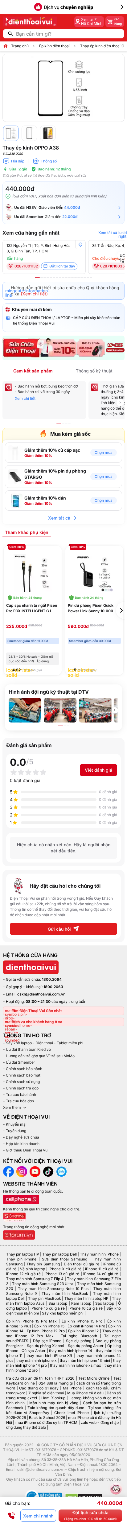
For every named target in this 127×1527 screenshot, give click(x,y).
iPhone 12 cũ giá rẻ (23, 1274)
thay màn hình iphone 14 (70, 1350)
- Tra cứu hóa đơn (18, 1101)
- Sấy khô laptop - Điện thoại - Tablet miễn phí (43, 1043)
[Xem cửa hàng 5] (51, 277)
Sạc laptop (104, 1303)
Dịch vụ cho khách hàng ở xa (37, 1021)
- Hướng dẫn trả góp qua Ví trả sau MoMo (39, 1056)
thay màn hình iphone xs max (75, 1365)
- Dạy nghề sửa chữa (21, 1137)
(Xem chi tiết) (34, 293)
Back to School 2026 (47, 1417)
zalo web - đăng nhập (100, 1422)
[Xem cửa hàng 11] (69, 277)
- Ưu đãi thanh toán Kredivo (27, 1049)
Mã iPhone (72, 1388)
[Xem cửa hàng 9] (63, 277)
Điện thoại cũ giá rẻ (81, 1264)
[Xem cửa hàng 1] (37, 277)
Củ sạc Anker (33, 1350)
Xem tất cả (59, 517)
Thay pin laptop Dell (59, 1254)
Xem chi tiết (25, 398)
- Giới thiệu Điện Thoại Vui (25, 1150)
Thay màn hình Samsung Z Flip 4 (34, 1278)
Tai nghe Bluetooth (79, 1336)
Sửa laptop (57, 1303)
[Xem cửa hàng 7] (57, 277)
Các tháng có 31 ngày (39, 1388)
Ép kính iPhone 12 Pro (46, 1331)
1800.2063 (53, 986)
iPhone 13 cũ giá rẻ (62, 1274)
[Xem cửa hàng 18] (91, 277)
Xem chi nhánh (38, 1515)
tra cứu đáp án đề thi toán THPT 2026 (40, 1378)
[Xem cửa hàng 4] (48, 277)
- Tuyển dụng (14, 1130)
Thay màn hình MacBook (65, 1293)
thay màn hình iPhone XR (49, 1355)
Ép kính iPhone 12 (83, 1331)
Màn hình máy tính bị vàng (53, 1402)
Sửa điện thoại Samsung (64, 1259)
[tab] (26, 532)
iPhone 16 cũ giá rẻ (85, 1308)
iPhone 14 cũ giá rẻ (100, 1274)
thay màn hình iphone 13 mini (85, 1360)
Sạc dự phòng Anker (86, 1345)
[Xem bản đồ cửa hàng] (80, 244)
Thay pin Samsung (43, 1264)
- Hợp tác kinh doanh (21, 1143)
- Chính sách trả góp (21, 1088)
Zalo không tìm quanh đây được (55, 1407)
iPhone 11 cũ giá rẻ (101, 1269)
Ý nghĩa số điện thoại (46, 1393)
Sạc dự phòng (78, 1340)
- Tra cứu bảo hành (19, 1094)
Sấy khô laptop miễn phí (63, 1313)
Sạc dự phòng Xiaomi (45, 1345)
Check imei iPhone (71, 1412)
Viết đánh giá (98, 770)
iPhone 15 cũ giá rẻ (48, 1308)
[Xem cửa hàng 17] (88, 277)
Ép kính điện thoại (54, 46)
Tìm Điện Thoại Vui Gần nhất (37, 1010)
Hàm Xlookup (53, 1398)
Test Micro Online (94, 1378)
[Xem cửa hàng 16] (85, 277)
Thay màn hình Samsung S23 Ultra (43, 1283)
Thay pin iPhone (21, 1259)
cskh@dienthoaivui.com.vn (41, 994)
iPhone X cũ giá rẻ (65, 1269)
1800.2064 (52, 979)
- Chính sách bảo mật (21, 1075)
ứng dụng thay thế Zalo (26, 1427)
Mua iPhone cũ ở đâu (85, 1393)
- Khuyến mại (15, 1124)
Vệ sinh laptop (32, 1269)
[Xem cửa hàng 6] (54, 277)
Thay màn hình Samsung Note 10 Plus (53, 1288)
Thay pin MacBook (44, 1298)
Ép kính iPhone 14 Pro (86, 1326)
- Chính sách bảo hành (22, 1068)
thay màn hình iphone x (36, 1360)
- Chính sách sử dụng (21, 1081)
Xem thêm (12, 1107)
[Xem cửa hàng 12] (72, 277)
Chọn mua (104, 452)
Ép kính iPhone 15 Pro (82, 1321)
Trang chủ (20, 46)
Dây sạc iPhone (47, 1340)
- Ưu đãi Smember (19, 1062)
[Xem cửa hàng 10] (66, 277)
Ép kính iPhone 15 (49, 1326)
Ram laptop (81, 1303)
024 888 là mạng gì (56, 1383)
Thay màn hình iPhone (99, 1254)
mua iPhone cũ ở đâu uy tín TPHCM (46, 1422)
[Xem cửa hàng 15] (81, 277)
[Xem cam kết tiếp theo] (120, 402)
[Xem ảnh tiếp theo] (114, 710)
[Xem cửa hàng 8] (60, 277)
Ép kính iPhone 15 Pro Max (31, 1321)
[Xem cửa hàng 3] (44, 277)
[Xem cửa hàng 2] (41, 277)
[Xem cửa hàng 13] (75, 277)
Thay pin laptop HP (22, 1254)
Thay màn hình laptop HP (86, 1298)
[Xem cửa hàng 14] (78, 277)
